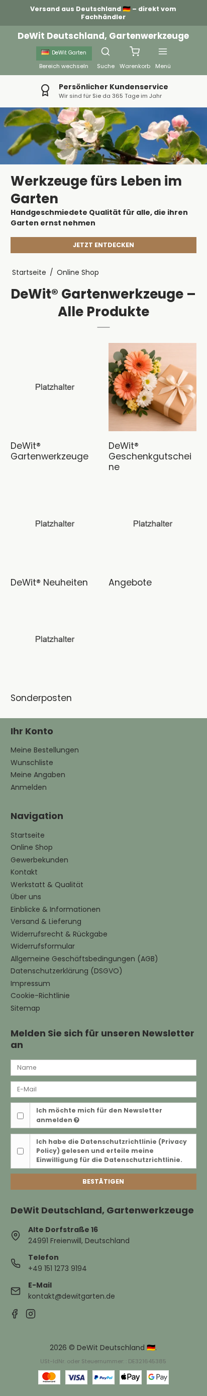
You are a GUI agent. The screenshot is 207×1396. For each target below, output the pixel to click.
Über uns (26, 897)
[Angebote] (152, 524)
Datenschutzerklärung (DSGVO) (67, 971)
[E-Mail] (104, 1089)
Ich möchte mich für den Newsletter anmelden (99, 1115)
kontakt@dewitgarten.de (71, 1296)
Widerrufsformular (43, 946)
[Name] (104, 1067)
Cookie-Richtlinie (40, 996)
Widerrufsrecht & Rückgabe (59, 934)
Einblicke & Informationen (55, 909)
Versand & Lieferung (46, 921)
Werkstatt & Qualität (47, 885)
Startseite (28, 835)
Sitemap (25, 1008)
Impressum (30, 983)
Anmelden (29, 787)
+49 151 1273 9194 (57, 1268)
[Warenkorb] (135, 51)
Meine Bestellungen (45, 750)
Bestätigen (103, 1181)
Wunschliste (32, 763)
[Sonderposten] (54, 639)
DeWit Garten (69, 52)
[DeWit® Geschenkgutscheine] (152, 387)
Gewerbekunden (39, 860)
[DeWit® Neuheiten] (54, 524)
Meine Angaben (38, 775)
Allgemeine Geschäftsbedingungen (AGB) (84, 959)
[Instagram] (31, 1315)
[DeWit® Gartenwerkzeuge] (54, 387)
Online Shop (32, 847)
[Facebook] (15, 1315)
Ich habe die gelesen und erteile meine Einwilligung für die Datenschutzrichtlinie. (111, 1151)
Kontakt (24, 872)
